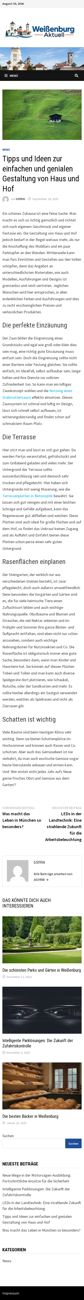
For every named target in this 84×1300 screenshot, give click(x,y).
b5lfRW (20, 199)
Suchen (8, 1135)
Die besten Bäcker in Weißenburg (30, 1116)
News (6, 150)
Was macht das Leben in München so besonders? (41, 1230)
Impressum (10, 1293)
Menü (14, 75)
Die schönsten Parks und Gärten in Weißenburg (41, 970)
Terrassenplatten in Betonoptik (27, 495)
